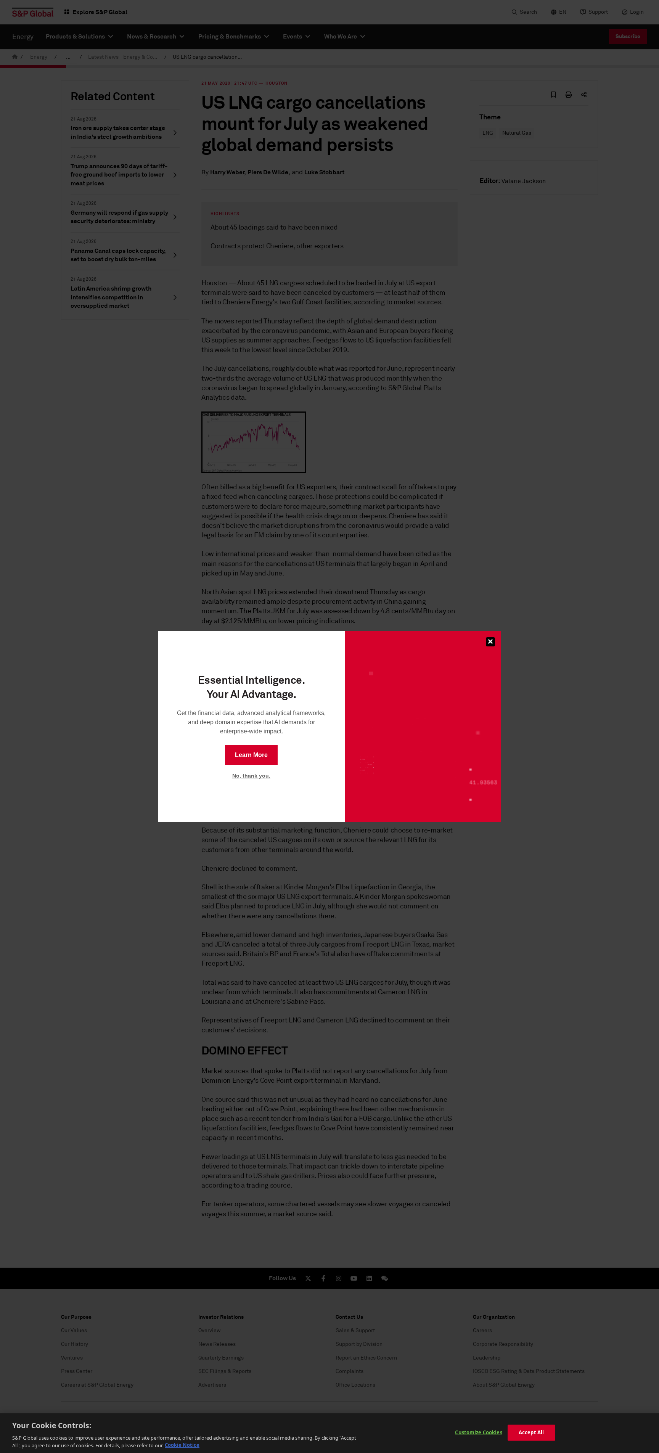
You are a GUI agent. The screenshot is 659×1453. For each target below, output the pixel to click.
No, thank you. (251, 776)
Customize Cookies (478, 1432)
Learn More (251, 755)
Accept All (531, 1432)
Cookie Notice (182, 1445)
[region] (329, 1433)
